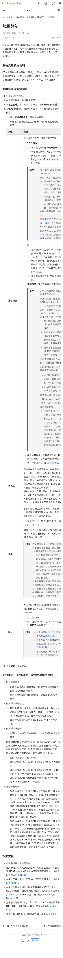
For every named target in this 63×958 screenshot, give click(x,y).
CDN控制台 (17, 95)
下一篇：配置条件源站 (50, 925)
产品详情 (55, 37)
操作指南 (20, 17)
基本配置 (40, 17)
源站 (28, 863)
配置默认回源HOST (16, 874)
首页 (4, 17)
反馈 (36, 940)
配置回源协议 (47, 635)
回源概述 (52, 913)
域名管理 (30, 17)
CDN (11, 17)
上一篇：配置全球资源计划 (15, 925)
